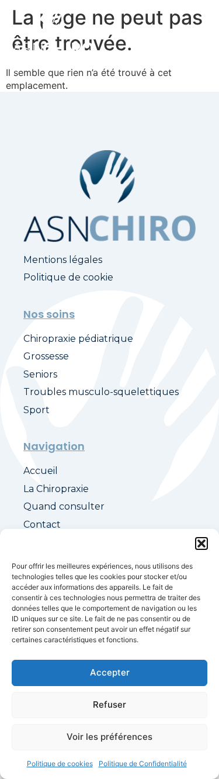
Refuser (109, 704)
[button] (201, 543)
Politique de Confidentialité (143, 763)
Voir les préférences (109, 736)
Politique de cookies (60, 763)
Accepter (110, 672)
